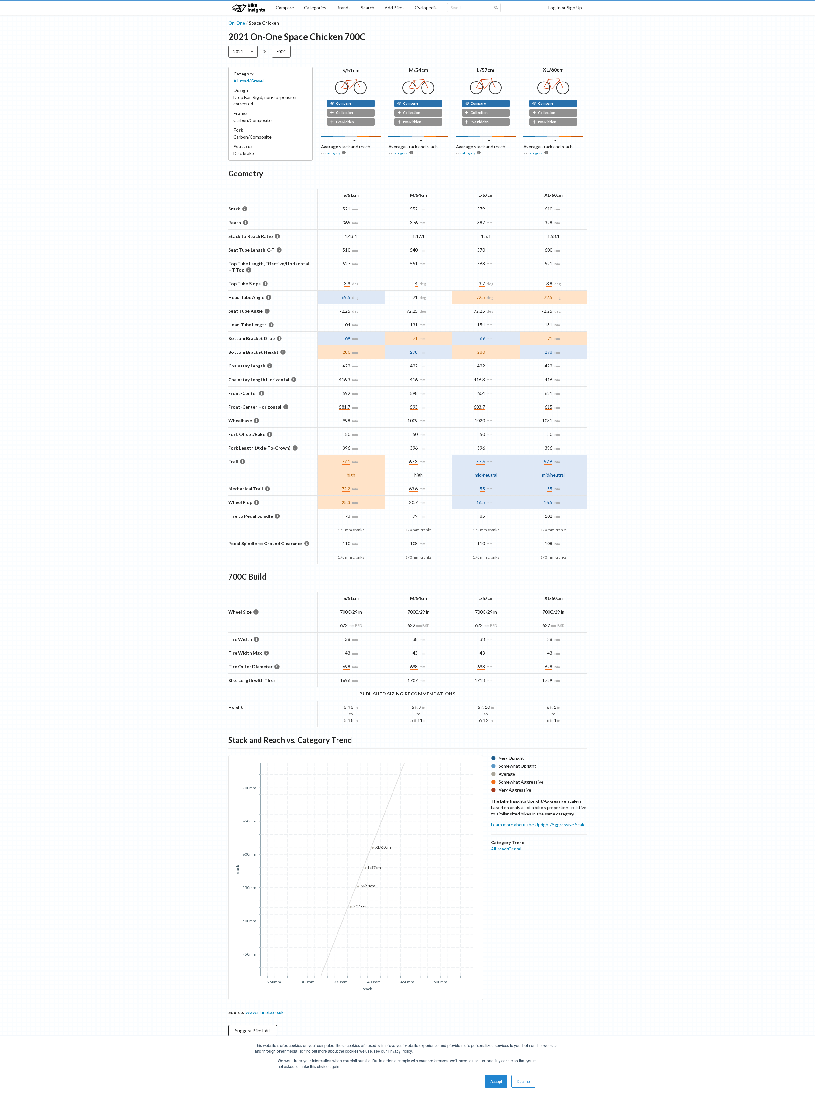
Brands (344, 7)
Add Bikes (395, 7)
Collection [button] (344, 112)
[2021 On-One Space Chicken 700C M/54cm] (418, 92)
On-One (236, 22)
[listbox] (243, 52)
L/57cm (485, 70)
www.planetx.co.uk (265, 1012)
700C (281, 51)
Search (367, 7)
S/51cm (351, 70)
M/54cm (418, 70)
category (332, 153)
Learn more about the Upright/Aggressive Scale (538, 824)
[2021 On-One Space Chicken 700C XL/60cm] (553, 92)
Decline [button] (523, 1081)
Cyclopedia (426, 7)
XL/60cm (553, 70)
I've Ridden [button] (345, 122)
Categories (315, 7)
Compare (285, 7)
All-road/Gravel (248, 80)
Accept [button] (496, 1081)
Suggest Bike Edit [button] (252, 1030)
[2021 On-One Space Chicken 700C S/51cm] (351, 92)
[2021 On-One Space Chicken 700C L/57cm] (486, 92)
